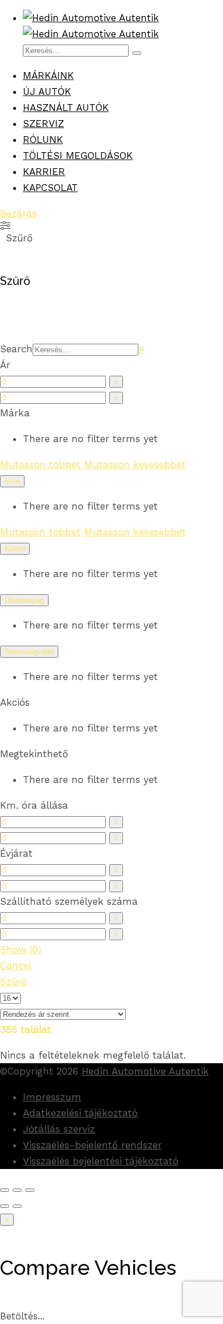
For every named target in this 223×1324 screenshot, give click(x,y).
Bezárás (18, 213)
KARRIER (44, 171)
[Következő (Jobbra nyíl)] (17, 1206)
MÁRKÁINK (48, 75)
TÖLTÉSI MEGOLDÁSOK (78, 155)
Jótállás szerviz (59, 1129)
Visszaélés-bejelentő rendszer (92, 1145)
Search (16, 349)
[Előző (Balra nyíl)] (4, 1206)
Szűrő (13, 981)
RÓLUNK (43, 139)
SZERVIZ (43, 123)
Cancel (15, 965)
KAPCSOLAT (50, 187)
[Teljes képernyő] (17, 1190)
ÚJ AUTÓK (47, 91)
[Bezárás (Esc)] (4, 1190)
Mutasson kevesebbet (135, 464)
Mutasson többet (40, 464)
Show (20, 949)
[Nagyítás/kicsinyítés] (29, 1190)
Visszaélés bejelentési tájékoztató (100, 1161)
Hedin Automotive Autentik (145, 1071)
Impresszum (52, 1097)
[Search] (136, 53)
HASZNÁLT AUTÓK (66, 107)
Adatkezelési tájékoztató (80, 1113)
